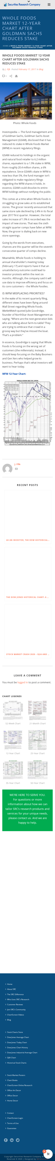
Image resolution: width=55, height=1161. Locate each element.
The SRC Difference (15, 994)
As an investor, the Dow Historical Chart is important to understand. (28, 540)
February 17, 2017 (27, 69)
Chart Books (12, 1080)
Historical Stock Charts (16, 1063)
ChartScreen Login (15, 1118)
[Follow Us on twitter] (18, 1140)
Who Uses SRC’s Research (18, 999)
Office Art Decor (14, 1090)
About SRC (11, 989)
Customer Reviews (15, 1004)
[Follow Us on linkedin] (12, 1140)
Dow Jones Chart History (17, 1047)
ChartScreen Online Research (19, 1085)
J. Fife (7, 69)
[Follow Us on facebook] (6, 1140)
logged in (22, 682)
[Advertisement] (27, 871)
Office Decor (12, 1095)
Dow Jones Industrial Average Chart (22, 1052)
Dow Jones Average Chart (18, 1037)
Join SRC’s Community (16, 1009)
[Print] (18, 76)
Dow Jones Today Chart (17, 1042)
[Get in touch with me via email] (16, 469)
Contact (10, 1113)
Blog (41, 69)
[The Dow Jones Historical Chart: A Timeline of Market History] (28, 570)
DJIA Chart (11, 1057)
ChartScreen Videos (15, 1014)
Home (5, 46)
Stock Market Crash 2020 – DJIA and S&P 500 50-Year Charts (28, 654)
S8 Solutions (42, 1159)
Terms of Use (13, 1123)
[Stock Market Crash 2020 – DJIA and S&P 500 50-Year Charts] (28, 627)
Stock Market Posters (16, 1075)
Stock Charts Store (15, 1032)
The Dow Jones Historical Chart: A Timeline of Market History (28, 597)
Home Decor (12, 1100)
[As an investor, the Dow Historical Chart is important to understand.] (28, 513)
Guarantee (11, 1128)
